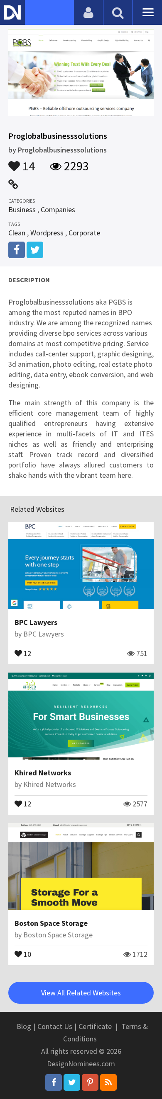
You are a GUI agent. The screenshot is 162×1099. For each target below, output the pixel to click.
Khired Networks (43, 772)
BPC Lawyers (36, 622)
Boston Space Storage (51, 923)
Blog (24, 1026)
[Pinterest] (90, 1082)
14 (27, 162)
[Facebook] (53, 1082)
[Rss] (108, 1082)
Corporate (84, 232)
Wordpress (47, 232)
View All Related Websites (81, 992)
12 (26, 653)
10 (26, 953)
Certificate (95, 1026)
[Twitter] (72, 1082)
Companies (58, 209)
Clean (16, 232)
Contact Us (54, 1026)
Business (22, 209)
